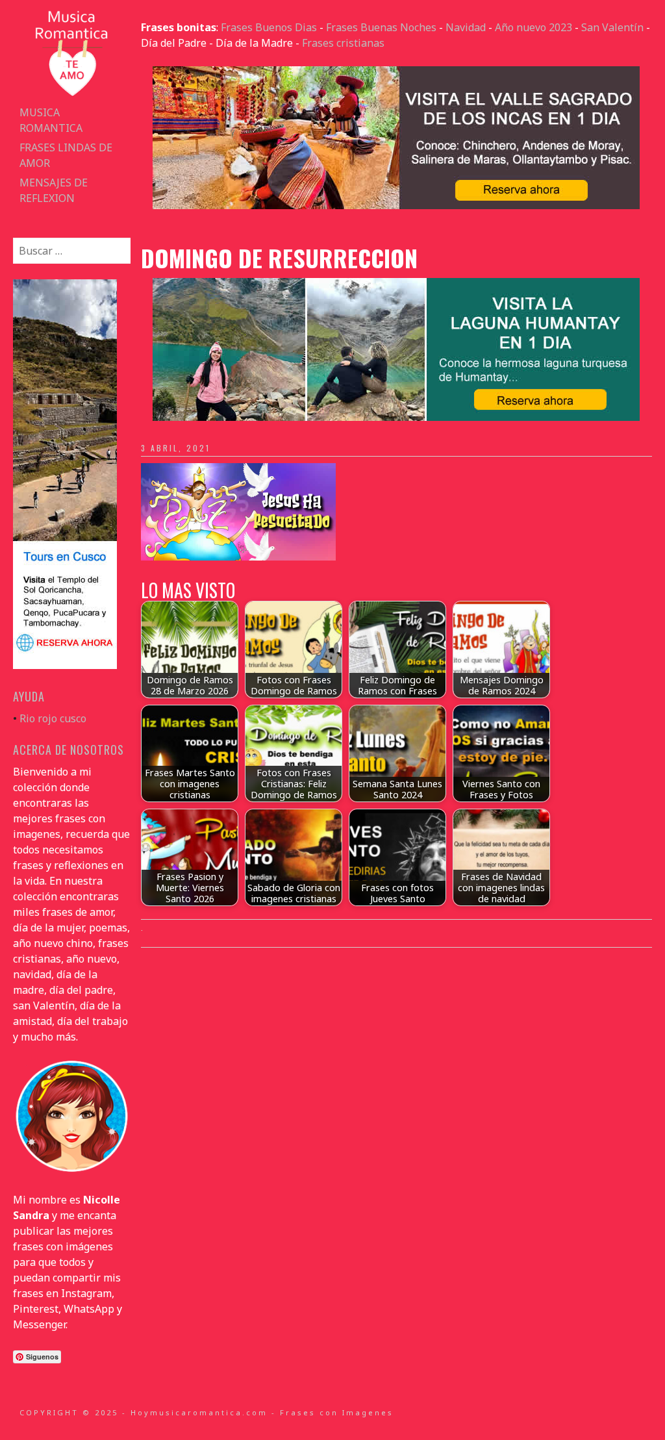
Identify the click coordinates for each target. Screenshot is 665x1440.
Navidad (465, 27)
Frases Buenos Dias (269, 27)
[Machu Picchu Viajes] (396, 205)
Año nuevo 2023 (533, 27)
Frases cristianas (343, 43)
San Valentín (612, 27)
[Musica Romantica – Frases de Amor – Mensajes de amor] (71, 95)
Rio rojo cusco (52, 718)
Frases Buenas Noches (381, 27)
